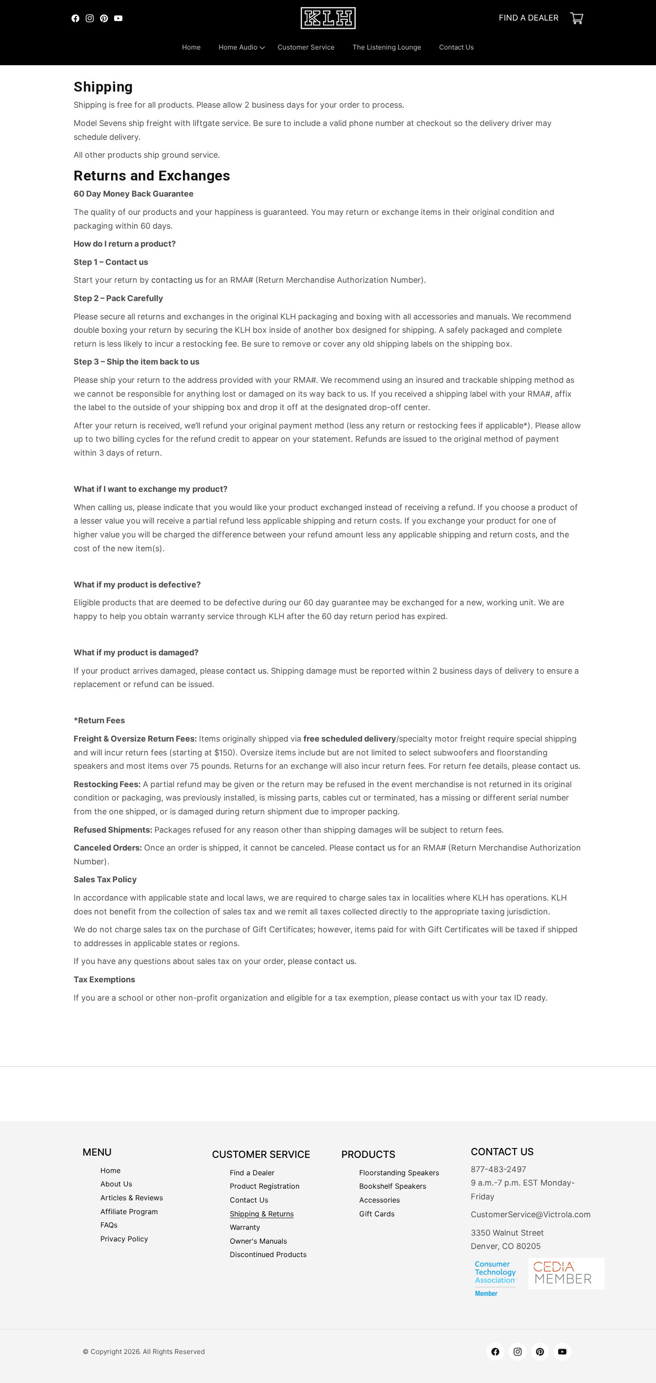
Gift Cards (376, 1213)
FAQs (108, 1225)
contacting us (177, 280)
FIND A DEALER (529, 17)
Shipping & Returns (262, 1213)
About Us (116, 1184)
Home (110, 1171)
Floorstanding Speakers (399, 1172)
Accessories (379, 1199)
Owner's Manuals (258, 1240)
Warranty (245, 1227)
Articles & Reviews (131, 1198)
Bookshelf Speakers (392, 1186)
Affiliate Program (129, 1212)
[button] (239, 47)
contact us (246, 670)
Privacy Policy (124, 1239)
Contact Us (249, 1199)
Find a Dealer (252, 1172)
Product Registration (264, 1186)
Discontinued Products (268, 1254)
